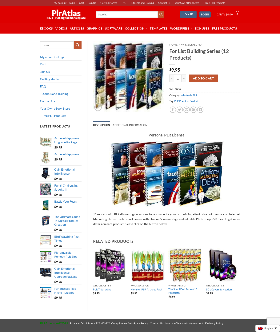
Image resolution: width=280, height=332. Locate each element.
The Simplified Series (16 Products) (182, 291)
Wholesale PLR (191, 44)
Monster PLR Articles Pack (146, 289)
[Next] (240, 276)
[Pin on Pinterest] (193, 110)
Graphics (94, 28)
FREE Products (224, 28)
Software (113, 28)
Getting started (108, 2)
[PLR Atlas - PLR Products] (65, 14)
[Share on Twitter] (180, 110)
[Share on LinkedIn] (200, 110)
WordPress (180, 28)
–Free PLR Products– (215, 2)
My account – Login (64, 2)
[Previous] (93, 276)
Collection (135, 28)
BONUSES (202, 28)
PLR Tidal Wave (102, 289)
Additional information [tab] (130, 125)
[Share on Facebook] (173, 110)
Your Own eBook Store (187, 2)
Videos (61, 28)
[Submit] (161, 14)
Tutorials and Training (142, 2)
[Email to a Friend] (186, 110)
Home (173, 44)
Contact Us (164, 2)
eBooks (46, 28)
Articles (77, 28)
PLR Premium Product (186, 101)
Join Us (92, 2)
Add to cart (203, 78)
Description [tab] (101, 125)
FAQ (124, 2)
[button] (205, 14)
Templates (158, 28)
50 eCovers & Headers (219, 289)
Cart (81, 2)
